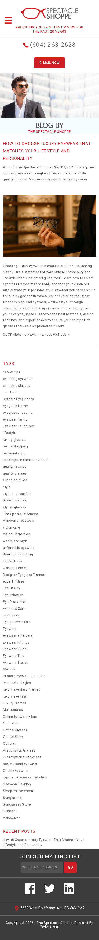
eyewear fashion (16, 419)
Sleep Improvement (18, 791)
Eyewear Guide (14, 649)
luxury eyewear (75, 179)
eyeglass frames (48, 173)
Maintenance (13, 710)
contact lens (13, 561)
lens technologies (17, 683)
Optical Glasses (15, 730)
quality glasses (15, 179)
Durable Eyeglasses (18, 399)
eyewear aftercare (18, 635)
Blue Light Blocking (18, 554)
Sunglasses (12, 798)
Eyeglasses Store (16, 622)
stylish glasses (14, 507)
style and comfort (17, 494)
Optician (9, 743)
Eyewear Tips (13, 656)
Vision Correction (16, 534)
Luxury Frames (14, 703)
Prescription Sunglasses (22, 757)
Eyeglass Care (14, 608)
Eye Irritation (13, 595)
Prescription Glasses (19, 750)
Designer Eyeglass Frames (24, 575)
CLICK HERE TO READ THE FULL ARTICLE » (36, 334)
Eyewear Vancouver (19, 426)
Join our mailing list (49, 857)
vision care (11, 527)
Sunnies (9, 811)
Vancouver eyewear (45, 179)
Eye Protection (14, 602)
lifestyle (9, 433)
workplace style (15, 541)
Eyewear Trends (16, 662)
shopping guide (15, 480)
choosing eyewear (17, 173)
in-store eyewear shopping (24, 676)
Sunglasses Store (17, 804)
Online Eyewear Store (20, 716)
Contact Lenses (15, 568)
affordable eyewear (19, 548)
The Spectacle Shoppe (21, 514)
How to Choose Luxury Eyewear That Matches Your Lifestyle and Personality (47, 151)
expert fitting (13, 581)
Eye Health (11, 588)
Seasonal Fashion (17, 784)
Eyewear (10, 629)
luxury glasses (14, 440)
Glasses (9, 669)
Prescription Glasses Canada (26, 460)
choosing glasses (16, 385)
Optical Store (13, 737)
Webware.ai (49, 926)
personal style (75, 173)
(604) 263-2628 (52, 44)
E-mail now (49, 63)
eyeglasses (12, 615)
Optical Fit (11, 723)
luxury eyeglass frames (21, 689)
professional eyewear (20, 764)
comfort (9, 392)
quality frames (14, 466)
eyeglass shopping (17, 412)
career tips (11, 372)
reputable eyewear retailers (25, 777)
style (7, 487)
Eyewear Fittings (16, 642)
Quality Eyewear (16, 770)
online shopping (15, 446)
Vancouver (11, 818)
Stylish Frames (14, 500)
